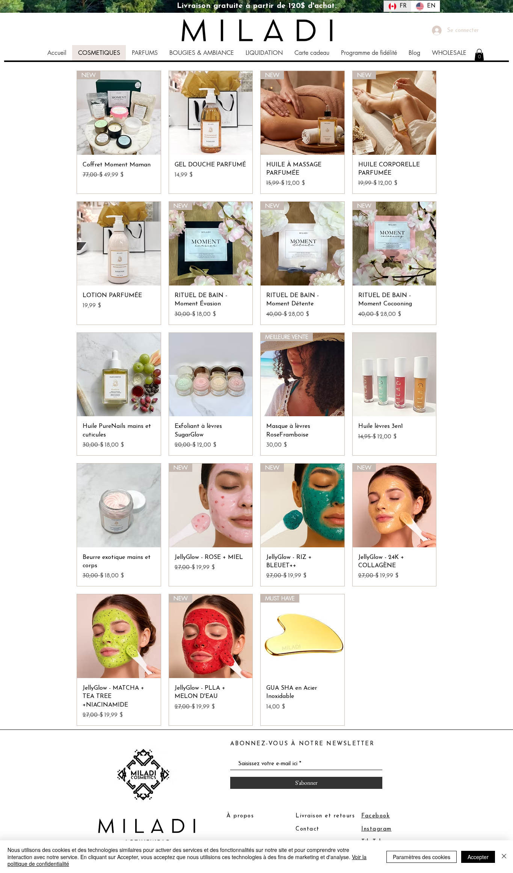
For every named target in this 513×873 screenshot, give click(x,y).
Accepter (478, 857)
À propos (240, 816)
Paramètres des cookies (421, 857)
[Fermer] (503, 856)
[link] (479, 54)
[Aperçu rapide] (211, 113)
